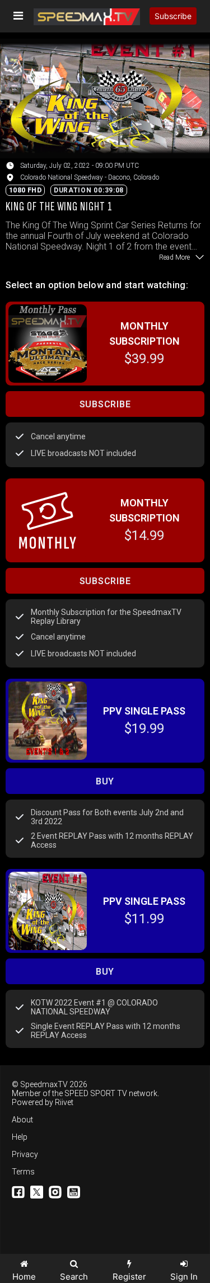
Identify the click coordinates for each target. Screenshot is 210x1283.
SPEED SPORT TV (95, 1093)
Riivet (64, 1102)
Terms (23, 1171)
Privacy (25, 1154)
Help (19, 1136)
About (22, 1119)
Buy (105, 781)
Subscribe (173, 16)
